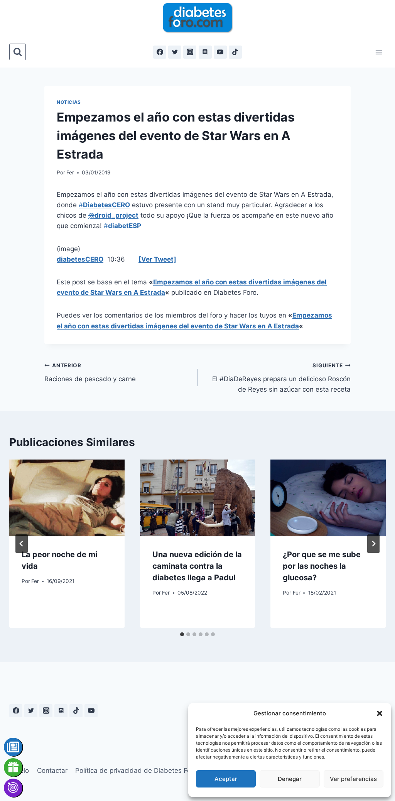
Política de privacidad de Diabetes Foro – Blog (146, 770)
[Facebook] (159, 52)
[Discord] (205, 52)
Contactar (52, 770)
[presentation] (67, 498)
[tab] (182, 634)
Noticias (69, 102)
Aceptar (225, 778)
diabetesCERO (80, 259)
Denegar (290, 778)
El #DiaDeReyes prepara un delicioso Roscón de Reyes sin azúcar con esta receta (281, 377)
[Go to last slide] (21, 543)
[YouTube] (220, 52)
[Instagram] (189, 52)
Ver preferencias (353, 778)
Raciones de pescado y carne (90, 372)
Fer (70, 172)
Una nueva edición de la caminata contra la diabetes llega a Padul (197, 566)
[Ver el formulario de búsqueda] (17, 52)
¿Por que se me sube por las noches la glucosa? (322, 566)
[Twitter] (174, 52)
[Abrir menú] (378, 52)
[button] (379, 713)
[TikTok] (235, 52)
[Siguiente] (373, 543)
